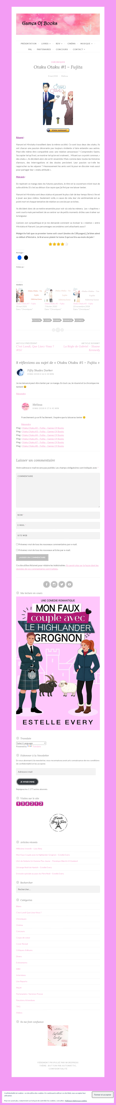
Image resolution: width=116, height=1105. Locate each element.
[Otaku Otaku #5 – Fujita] (57, 295)
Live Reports (21, 981)
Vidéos (19, 1012)
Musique (85, 43)
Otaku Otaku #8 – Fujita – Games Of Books (43, 446)
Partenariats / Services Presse (29, 994)
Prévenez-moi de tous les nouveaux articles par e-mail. (44, 550)
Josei (47, 320)
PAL (30, 49)
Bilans (18, 906)
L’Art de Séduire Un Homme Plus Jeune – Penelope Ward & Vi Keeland (47, 861)
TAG (18, 1006)
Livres (45, 43)
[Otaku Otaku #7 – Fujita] (29, 295)
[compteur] (29, 805)
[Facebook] (46, 584)
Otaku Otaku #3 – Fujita (83, 303)
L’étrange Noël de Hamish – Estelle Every (34, 867)
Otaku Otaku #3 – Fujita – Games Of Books (43, 431)
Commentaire (25, 477)
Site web (22, 535)
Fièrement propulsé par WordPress (58, 1062)
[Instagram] (54, 584)
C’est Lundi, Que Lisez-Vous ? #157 (35, 347)
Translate (36, 746)
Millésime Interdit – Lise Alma (29, 848)
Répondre (21, 393)
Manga (68, 320)
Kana (57, 320)
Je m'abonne (27, 781)
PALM (18, 987)
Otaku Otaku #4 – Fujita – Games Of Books (43, 435)
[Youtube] (69, 584)
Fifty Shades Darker (40, 370)
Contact (78, 49)
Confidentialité (58, 1069)
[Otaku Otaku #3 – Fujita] (86, 295)
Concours (62, 49)
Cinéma (71, 43)
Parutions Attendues (25, 1000)
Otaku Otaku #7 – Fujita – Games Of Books (43, 442)
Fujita (36, 320)
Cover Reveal (22, 944)
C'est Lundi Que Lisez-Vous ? (29, 912)
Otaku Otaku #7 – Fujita (26, 303)
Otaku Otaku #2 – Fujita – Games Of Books (43, 428)
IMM (18, 969)
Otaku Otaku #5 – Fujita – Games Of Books (43, 438)
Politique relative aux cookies (76, 1101)
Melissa (64, 76)
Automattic (69, 1066)
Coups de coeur (23, 937)
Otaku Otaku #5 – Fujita (54, 303)
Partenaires (44, 49)
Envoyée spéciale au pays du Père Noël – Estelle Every (40, 873)
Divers (19, 956)
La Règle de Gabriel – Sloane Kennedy (82, 347)
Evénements (21, 962)
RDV (58, 43)
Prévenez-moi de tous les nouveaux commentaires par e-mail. (47, 544)
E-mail (22, 525)
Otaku (79, 320)
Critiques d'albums (24, 950)
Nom (21, 515)
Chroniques (58, 62)
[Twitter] (61, 584)
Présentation (28, 43)
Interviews (21, 975)
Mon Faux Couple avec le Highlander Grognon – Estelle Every (43, 855)
